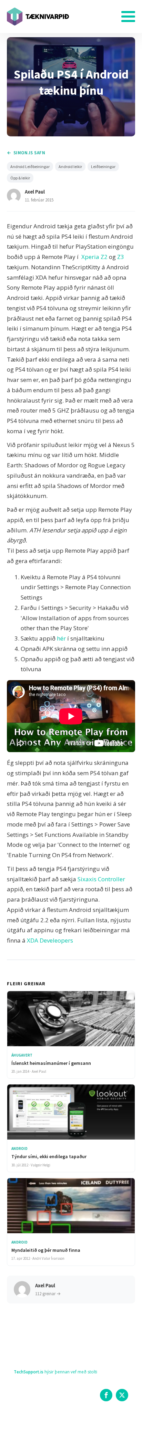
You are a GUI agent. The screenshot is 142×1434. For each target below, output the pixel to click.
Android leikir (70, 166)
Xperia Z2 (94, 257)
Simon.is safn (29, 153)
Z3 (120, 257)
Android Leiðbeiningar (30, 166)
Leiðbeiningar (103, 166)
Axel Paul (35, 191)
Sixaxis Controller (101, 879)
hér (61, 638)
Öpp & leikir (20, 177)
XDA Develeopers (50, 940)
